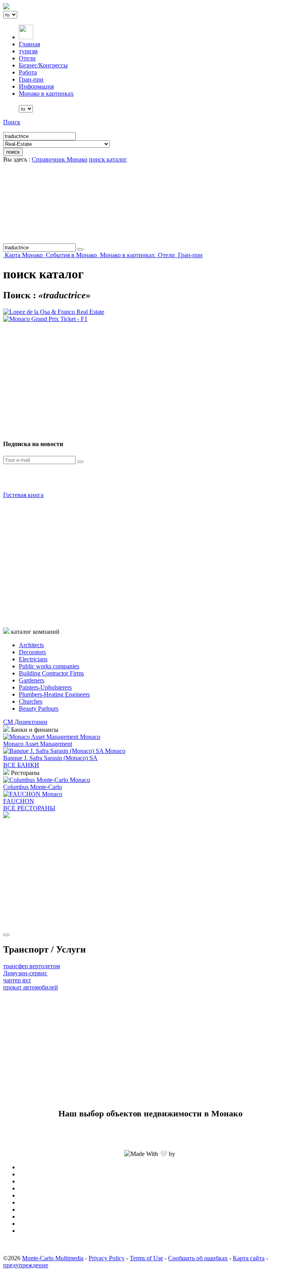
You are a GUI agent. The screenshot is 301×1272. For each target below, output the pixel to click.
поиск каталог (108, 159)
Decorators (32, 652)
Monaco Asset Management (37, 743)
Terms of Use (146, 1258)
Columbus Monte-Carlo (32, 787)
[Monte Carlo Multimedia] (6, 816)
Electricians (33, 659)
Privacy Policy (107, 1258)
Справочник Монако (59, 159)
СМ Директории (25, 722)
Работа (28, 72)
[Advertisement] (150, 377)
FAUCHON (18, 801)
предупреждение (25, 1265)
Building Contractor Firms (51, 673)
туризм (28, 51)
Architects (31, 645)
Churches (30, 701)
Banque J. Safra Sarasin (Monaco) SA (50, 758)
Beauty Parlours (38, 708)
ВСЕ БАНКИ (21, 765)
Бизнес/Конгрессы (43, 65)
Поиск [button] (11, 122)
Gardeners (31, 680)
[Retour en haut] (6, 935)
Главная (29, 44)
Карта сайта (249, 1258)
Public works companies (49, 666)
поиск (13, 152)
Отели (27, 58)
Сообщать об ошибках (198, 1258)
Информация (36, 86)
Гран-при (31, 79)
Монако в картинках (46, 93)
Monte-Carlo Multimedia (52, 1258)
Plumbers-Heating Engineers (54, 694)
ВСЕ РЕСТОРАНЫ (29, 808)
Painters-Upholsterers (45, 687)
